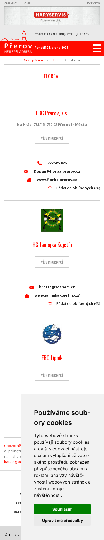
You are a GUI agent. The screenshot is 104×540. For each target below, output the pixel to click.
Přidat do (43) (78, 303)
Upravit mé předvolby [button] (62, 520)
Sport (57, 60)
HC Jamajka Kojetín (52, 244)
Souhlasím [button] (62, 509)
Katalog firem (33, 60)
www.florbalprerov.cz (57, 179)
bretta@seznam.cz (57, 286)
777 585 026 (57, 162)
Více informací (52, 138)
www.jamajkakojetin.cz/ (57, 295)
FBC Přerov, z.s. (52, 113)
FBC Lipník (52, 358)
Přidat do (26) (78, 187)
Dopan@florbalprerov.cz (57, 171)
